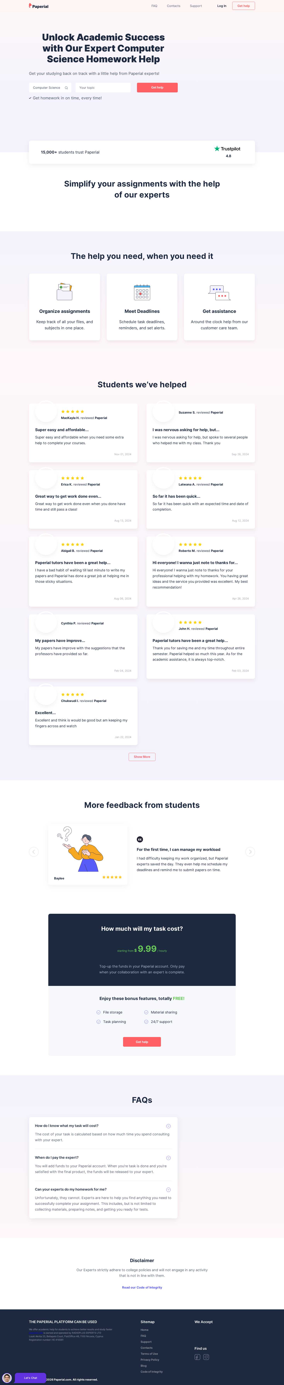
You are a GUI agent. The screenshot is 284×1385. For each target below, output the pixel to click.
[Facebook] (197, 1357)
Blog (144, 1365)
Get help (157, 87)
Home (144, 1329)
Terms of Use (149, 1353)
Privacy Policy (150, 1359)
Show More (142, 756)
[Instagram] (206, 1357)
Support (196, 6)
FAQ (154, 6)
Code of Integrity (152, 1371)
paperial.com (36, 1332)
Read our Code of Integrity (142, 1287)
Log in (221, 6)
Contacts (173, 6)
